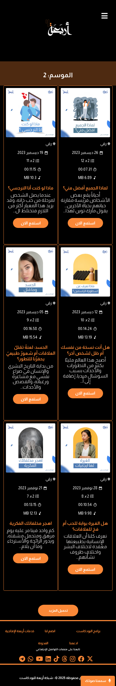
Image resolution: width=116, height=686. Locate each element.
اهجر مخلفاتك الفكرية (30, 523)
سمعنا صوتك (96, 681)
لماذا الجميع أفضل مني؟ (85, 187)
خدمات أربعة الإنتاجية (19, 631)
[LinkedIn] (48, 659)
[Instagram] (72, 659)
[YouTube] (39, 659)
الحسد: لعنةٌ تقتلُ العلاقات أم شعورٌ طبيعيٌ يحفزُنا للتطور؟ (30, 353)
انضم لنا (50, 631)
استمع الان (85, 223)
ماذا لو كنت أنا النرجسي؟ (30, 187)
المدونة (43, 643)
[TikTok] (56, 659)
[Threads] (64, 659)
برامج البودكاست (88, 631)
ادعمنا (73, 643)
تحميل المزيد (58, 610)
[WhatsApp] (30, 659)
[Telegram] (22, 659)
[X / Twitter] (90, 659)
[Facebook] (81, 659)
